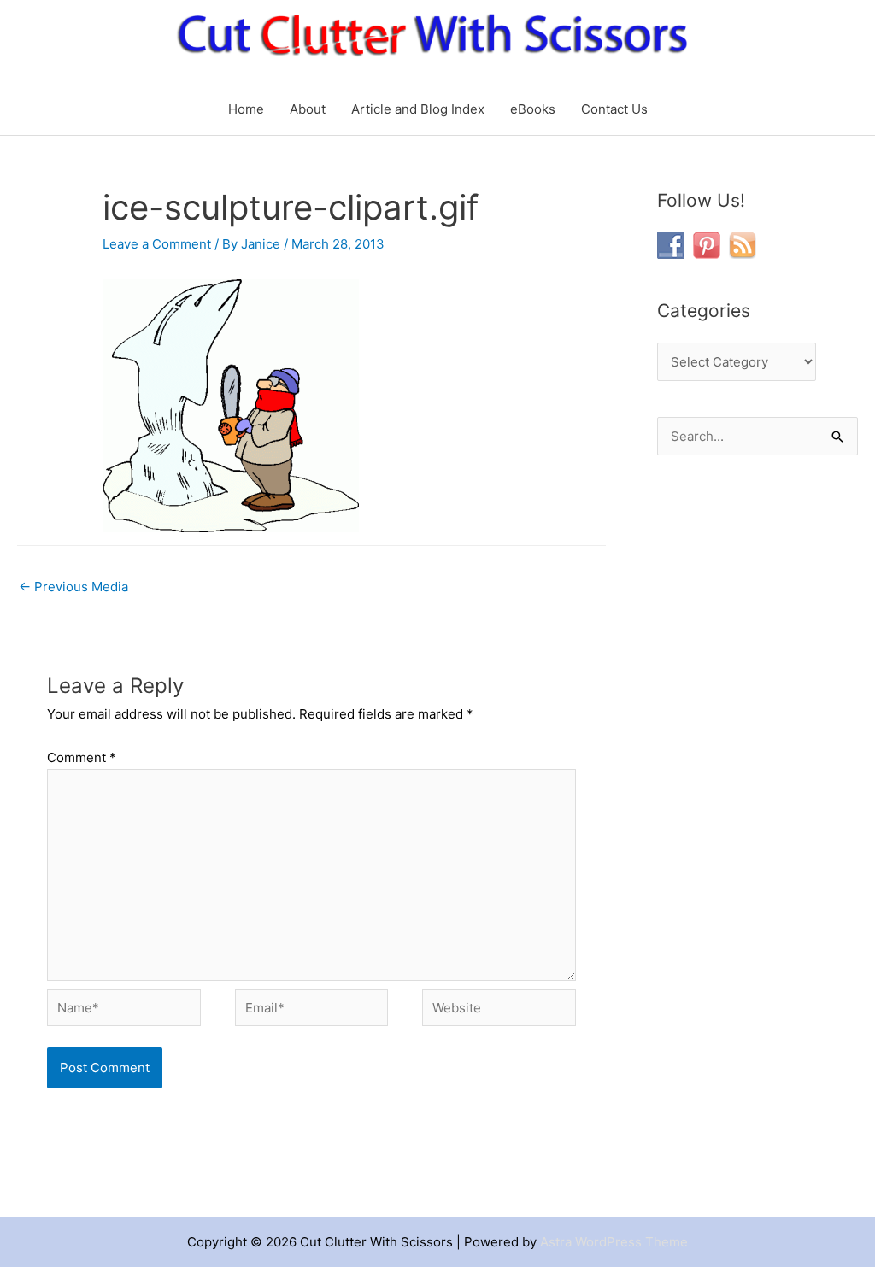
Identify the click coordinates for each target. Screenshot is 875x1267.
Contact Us (614, 109)
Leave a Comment (157, 244)
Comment (81, 757)
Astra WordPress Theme (614, 1242)
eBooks (532, 109)
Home (246, 109)
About (308, 109)
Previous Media (73, 586)
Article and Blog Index (417, 109)
